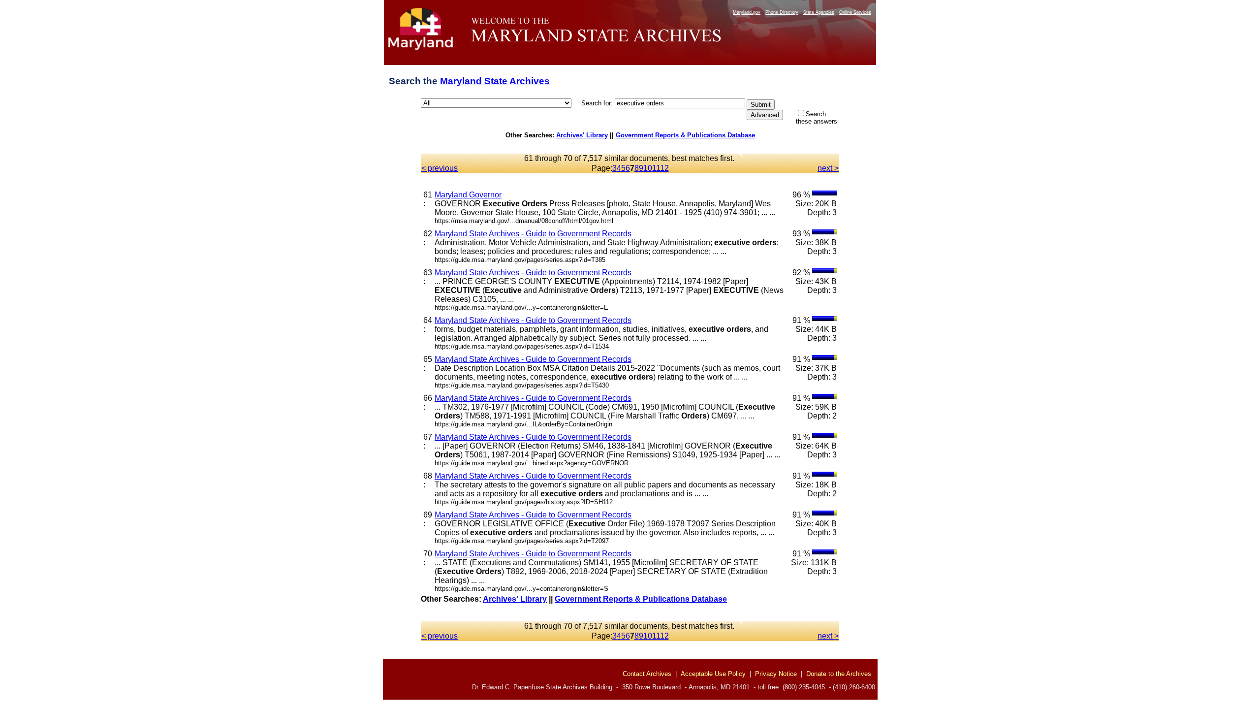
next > (828, 168)
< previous (439, 168)
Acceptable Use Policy (713, 673)
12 (664, 168)
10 (647, 168)
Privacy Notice (776, 673)
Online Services (855, 12)
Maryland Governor (468, 195)
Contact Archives (647, 673)
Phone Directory (781, 12)
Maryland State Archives (495, 81)
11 (656, 168)
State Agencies (818, 12)
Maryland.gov (746, 12)
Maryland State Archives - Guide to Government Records (533, 233)
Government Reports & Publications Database (685, 135)
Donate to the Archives (838, 673)
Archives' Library (582, 135)
